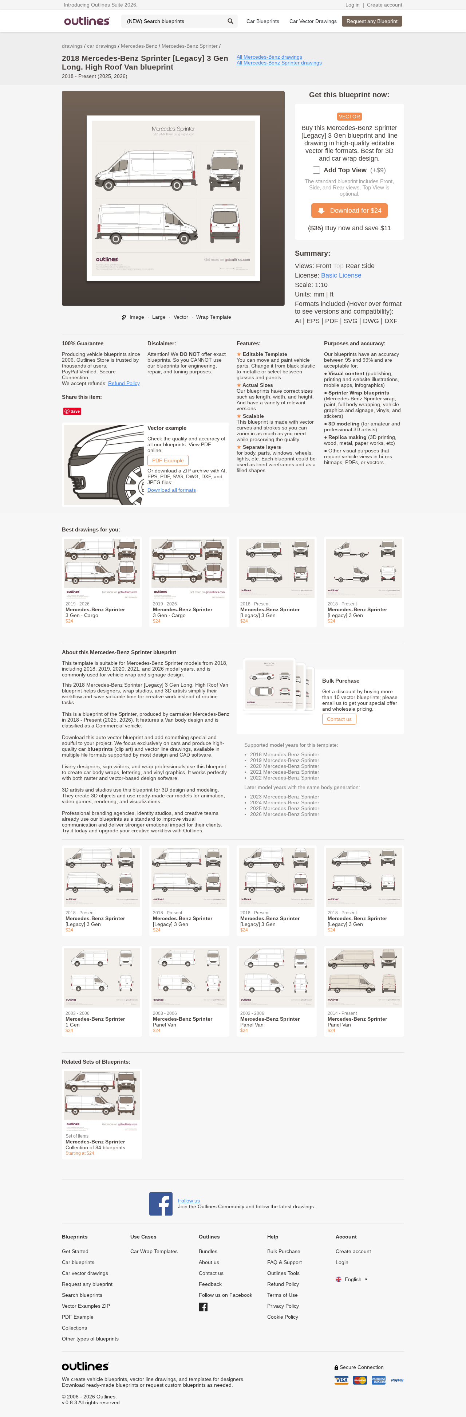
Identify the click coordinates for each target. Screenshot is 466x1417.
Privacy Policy (283, 1306)
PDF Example (168, 460)
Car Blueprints (262, 21)
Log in (352, 5)
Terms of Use (282, 1295)
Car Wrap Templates (154, 1251)
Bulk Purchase (283, 1251)
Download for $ (353, 210)
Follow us (189, 1201)
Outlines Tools (283, 1273)
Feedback (210, 1284)
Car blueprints (78, 1262)
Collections (74, 1328)
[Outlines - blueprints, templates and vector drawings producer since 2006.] (87, 21)
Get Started (75, 1251)
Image (136, 317)
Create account (384, 5)
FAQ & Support (284, 1262)
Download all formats (171, 490)
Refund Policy (123, 383)
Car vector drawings (85, 1273)
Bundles (208, 1251)
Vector (181, 317)
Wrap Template (213, 317)
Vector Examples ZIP (86, 1306)
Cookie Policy (282, 1317)
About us (209, 1262)
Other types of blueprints (90, 1339)
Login (342, 1262)
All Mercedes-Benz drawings (269, 57)
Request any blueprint (87, 1284)
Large (159, 317)
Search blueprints (82, 1295)
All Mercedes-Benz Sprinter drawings (279, 63)
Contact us (339, 719)
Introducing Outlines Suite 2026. (101, 5)
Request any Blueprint (372, 21)
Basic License (341, 275)
